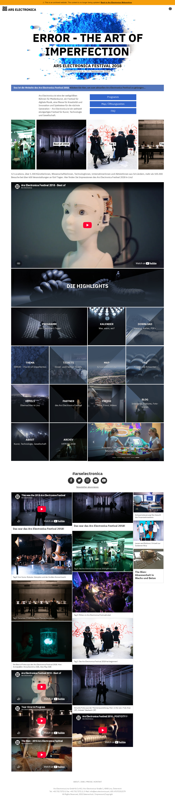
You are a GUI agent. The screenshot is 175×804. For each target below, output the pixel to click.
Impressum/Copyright (104, 794)
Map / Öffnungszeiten (113, 104)
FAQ (113, 111)
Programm (113, 97)
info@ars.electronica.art (99, 791)
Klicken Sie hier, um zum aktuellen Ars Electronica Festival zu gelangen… (108, 88)
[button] (93, 442)
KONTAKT (98, 782)
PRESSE (89, 782)
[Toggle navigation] (170, 9)
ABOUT (76, 782)
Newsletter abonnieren (87, 487)
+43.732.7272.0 (59, 791)
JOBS (82, 782)
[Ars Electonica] (21, 8)
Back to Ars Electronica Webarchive (116, 2)
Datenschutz (88, 794)
